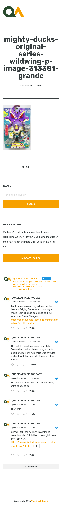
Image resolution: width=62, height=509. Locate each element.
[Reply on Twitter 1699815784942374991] (13, 414)
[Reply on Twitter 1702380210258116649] (13, 365)
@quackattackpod (19, 302)
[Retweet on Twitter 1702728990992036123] (19, 328)
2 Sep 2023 (34, 428)
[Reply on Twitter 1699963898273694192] (13, 391)
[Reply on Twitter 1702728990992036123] (13, 328)
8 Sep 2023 (34, 378)
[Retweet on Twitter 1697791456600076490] (19, 455)
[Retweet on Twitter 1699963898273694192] (19, 391)
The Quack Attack (39, 501)
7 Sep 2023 (34, 405)
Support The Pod (31, 258)
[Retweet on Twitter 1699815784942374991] (19, 414)
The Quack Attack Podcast (18, 11)
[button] (57, 11)
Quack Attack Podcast (26, 297)
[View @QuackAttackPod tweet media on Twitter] (38, 446)
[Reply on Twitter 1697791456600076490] (13, 455)
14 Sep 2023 (35, 342)
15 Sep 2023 (35, 302)
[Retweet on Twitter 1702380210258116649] (19, 365)
